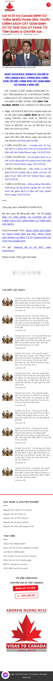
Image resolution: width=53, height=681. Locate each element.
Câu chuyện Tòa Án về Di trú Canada (19, 556)
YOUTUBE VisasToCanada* (15, 568)
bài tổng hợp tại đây (28, 140)
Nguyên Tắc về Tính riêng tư (15, 518)
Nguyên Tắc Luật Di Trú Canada (17, 510)
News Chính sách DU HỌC (21, 233)
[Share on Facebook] (19, 273)
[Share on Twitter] (24, 273)
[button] (48, 5)
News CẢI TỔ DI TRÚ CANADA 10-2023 (20, 548)
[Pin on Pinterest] (34, 273)
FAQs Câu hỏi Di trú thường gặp (17, 560)
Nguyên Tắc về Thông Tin (14, 514)
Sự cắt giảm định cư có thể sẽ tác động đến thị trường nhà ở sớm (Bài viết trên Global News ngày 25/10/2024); (28, 160)
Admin (36, 34)
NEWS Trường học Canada (15, 564)
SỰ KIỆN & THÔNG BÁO (13, 552)
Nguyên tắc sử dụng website (16, 522)
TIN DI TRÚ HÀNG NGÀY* (14, 544)
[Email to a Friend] (29, 273)
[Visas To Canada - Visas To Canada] (15, 6)
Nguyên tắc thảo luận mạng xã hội (18, 526)
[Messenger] (5, 675)
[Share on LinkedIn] (39, 273)
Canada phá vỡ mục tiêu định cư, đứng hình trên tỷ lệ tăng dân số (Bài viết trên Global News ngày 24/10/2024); (28, 149)
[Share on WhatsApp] (14, 273)
